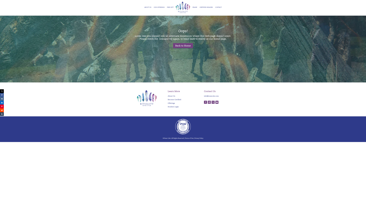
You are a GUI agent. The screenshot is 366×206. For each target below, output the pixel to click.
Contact (218, 7)
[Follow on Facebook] (205, 102)
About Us (147, 7)
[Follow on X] (213, 102)
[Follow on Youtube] (216, 102)
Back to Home (183, 45)
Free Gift (170, 7)
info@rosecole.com (211, 96)
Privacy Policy (199, 138)
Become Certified (174, 100)
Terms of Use (189, 138)
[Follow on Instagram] (209, 102)
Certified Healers (206, 7)
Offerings (171, 103)
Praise (195, 7)
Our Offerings (159, 7)
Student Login (173, 107)
